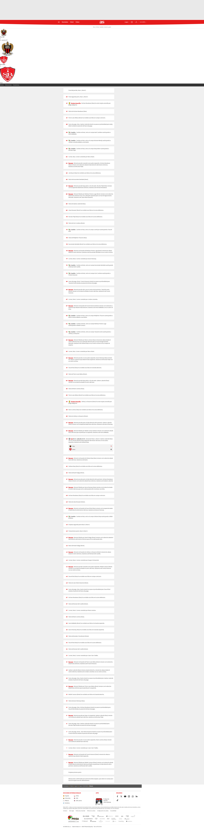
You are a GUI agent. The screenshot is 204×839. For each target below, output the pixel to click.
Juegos (126, 22)
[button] (73, 821)
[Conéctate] (136, 22)
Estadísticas (16, 85)
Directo (2, 85)
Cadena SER (117, 816)
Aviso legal (71, 810)
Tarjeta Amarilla (76, 103)
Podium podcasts (93, 821)
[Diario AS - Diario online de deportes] (102, 22)
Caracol (133, 816)
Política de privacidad (80, 810)
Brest (73, 449)
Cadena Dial (108, 819)
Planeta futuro (119, 819)
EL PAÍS (85, 816)
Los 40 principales (93, 816)
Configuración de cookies (102, 810)
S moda (107, 821)
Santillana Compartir (109, 816)
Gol (72, 439)
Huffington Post (88, 819)
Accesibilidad (113, 810)
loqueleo (114, 821)
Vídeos (77, 22)
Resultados (65, 22)
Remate (70, 163)
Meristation (121, 821)
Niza (73, 446)
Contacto (65, 810)
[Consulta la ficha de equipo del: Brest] (70, 449)
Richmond (132, 819)
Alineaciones (8, 85)
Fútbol (72, 22)
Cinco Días (102, 819)
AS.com (122, 816)
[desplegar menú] (59, 22)
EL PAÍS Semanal (113, 819)
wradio (96, 819)
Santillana (100, 816)
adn (127, 816)
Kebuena (126, 819)
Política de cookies (91, 810)
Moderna (84, 821)
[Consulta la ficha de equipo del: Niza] (70, 446)
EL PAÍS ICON (100, 821)
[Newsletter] (132, 22)
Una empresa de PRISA (73, 817)
